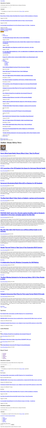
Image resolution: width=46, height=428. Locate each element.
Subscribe (2, 31)
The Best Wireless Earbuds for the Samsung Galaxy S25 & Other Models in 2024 (21, 132)
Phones (4, 420)
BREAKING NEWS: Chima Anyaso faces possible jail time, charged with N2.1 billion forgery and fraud (21, 318)
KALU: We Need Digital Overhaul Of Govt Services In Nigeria (16, 67)
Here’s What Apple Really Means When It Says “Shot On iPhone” (17, 124)
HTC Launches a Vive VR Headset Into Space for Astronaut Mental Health (20, 84)
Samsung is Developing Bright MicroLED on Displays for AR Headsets (18, 128)
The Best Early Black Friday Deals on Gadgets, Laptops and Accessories (19, 105)
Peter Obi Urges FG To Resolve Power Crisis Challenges (15, 71)
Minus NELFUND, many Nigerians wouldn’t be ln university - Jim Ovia (18, 47)
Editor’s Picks (5, 135)
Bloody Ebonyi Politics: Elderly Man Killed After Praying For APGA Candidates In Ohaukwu (19, 15)
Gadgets (6, 64)
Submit (13, 424)
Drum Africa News (3, 150)
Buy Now (4, 421)
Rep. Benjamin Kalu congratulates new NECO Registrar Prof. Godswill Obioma (16, 313)
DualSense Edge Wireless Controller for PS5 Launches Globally (17, 97)
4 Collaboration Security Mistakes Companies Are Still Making (19, 262)
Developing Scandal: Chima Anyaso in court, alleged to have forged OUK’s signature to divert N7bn (21, 323)
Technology (5, 61)
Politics (4, 60)
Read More (2, 165)
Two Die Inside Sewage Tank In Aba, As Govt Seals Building (16, 37)
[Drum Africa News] (4, 30)
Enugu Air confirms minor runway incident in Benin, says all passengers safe (20, 57)
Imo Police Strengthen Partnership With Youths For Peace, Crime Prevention (16, 20)
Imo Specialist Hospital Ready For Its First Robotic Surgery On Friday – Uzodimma (17, 25)
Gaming (6, 63)
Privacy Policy (22, 11)
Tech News (7, 62)
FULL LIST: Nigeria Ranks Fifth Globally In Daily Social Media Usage (18, 75)
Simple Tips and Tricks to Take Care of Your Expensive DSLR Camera (21, 247)
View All (6, 65)
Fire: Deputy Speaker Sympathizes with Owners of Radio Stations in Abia (19, 79)
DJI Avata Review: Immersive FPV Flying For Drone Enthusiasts (17, 111)
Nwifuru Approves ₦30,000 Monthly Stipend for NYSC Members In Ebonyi (19, 101)
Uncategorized (5, 35)
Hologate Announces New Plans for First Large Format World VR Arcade (19, 88)
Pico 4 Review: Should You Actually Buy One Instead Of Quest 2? (17, 93)
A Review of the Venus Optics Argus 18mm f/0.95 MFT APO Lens (16, 339)
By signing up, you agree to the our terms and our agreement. (15, 11)
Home (4, 34)
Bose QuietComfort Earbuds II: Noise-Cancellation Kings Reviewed (18, 116)
